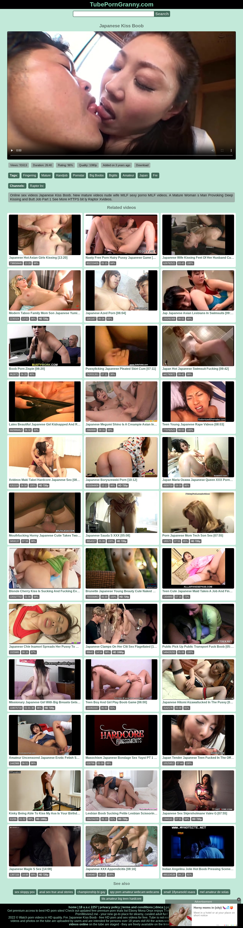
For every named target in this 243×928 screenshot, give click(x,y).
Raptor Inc (37, 185)
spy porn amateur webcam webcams (134, 892)
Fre (155, 175)
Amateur (128, 175)
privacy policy (110, 907)
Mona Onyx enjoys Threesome (158, 910)
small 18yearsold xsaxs (179, 892)
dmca (159, 907)
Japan (143, 175)
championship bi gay (91, 892)
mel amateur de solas (214, 892)
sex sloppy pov (25, 892)
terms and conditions (137, 907)
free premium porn (104, 910)
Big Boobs (97, 175)
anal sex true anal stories (56, 892)
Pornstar (78, 175)
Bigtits (113, 175)
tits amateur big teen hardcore (121, 898)
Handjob (62, 175)
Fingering (29, 175)
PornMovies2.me (86, 914)
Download (142, 165)
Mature (46, 175)
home (73, 907)
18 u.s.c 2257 (88, 907)
